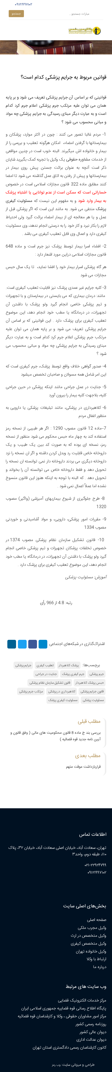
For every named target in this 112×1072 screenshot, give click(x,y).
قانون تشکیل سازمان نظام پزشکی (49, 683)
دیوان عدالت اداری (91, 1039)
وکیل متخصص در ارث (88, 935)
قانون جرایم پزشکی (92, 691)
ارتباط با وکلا (96, 959)
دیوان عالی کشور (93, 1032)
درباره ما (99, 967)
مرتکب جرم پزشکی (31, 691)
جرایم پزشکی (23, 665)
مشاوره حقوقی (78, 159)
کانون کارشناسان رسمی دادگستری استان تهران (69, 1047)
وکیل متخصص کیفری (88, 943)
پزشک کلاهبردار (69, 665)
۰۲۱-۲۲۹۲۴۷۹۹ (95, 865)
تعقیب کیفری (45, 665)
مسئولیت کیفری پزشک (62, 700)
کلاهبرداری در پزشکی (61, 691)
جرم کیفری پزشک (73, 674)
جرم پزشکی (96, 674)
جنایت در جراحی (46, 674)
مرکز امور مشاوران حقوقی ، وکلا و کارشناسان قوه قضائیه (62, 1016)
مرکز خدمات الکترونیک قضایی (82, 1000)
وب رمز (56, 1065)
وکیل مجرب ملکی (92, 927)
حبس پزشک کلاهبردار (90, 683)
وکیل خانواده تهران (91, 951)
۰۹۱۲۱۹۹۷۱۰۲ (23, 5)
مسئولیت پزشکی (79, 577)
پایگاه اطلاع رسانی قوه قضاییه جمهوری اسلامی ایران (63, 1008)
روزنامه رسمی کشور (91, 1024)
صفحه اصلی (96, 920)
